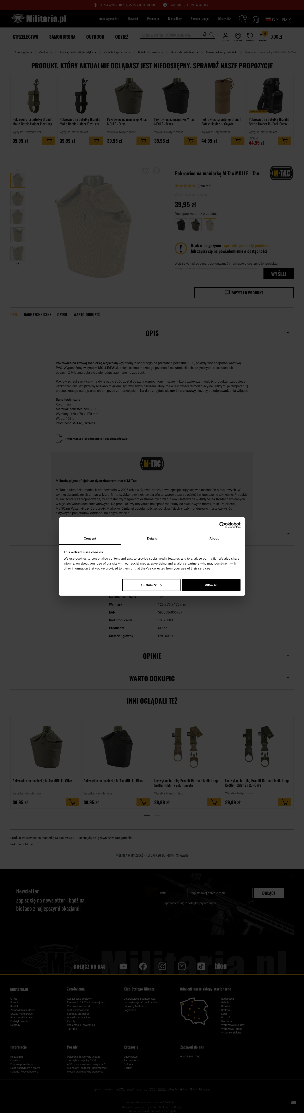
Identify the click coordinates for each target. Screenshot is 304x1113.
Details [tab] (152, 538)
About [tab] (214, 538)
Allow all (211, 585)
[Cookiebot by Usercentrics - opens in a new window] (222, 525)
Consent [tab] (90, 538)
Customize (149, 585)
